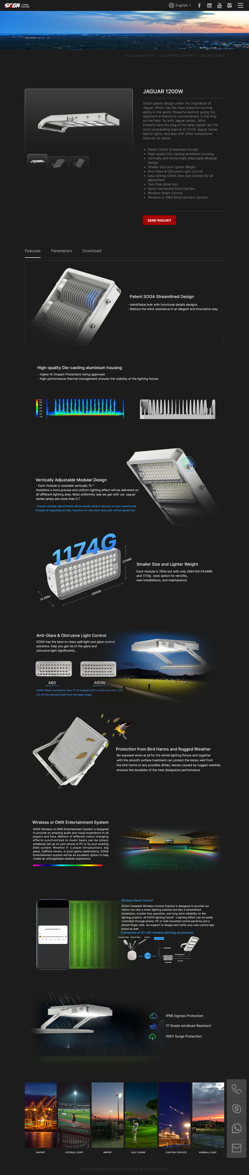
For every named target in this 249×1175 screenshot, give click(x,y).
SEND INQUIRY (159, 220)
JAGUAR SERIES (212, 55)
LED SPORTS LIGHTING (177, 55)
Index (151, 55)
